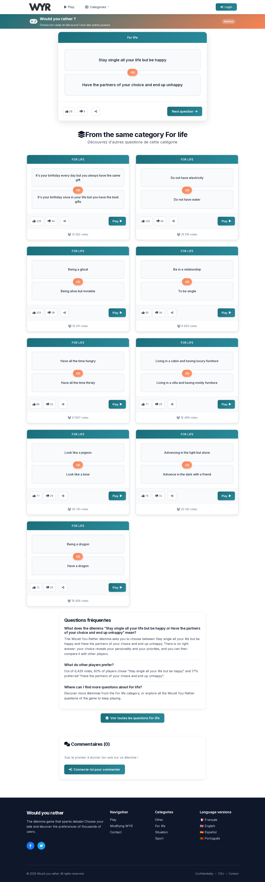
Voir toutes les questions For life (135, 718)
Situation (161, 832)
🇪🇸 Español (208, 832)
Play (71, 7)
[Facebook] (30, 846)
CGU (221, 873)
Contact (115, 832)
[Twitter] (41, 846)
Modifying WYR (121, 826)
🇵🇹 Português (210, 838)
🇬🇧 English (207, 826)
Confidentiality (204, 873)
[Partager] (64, 221)
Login (228, 7)
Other (159, 820)
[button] (132, 60)
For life (160, 826)
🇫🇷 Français (208, 820)
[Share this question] (96, 111)
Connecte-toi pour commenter (97, 769)
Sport (159, 838)
